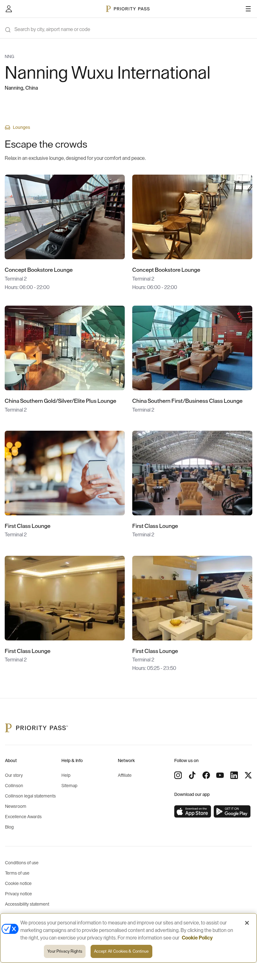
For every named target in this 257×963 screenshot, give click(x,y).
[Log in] (9, 9)
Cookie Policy (197, 937)
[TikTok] (192, 775)
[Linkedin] (234, 775)
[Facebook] (206, 775)
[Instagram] (178, 775)
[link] (192, 811)
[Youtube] (220, 775)
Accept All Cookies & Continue (121, 951)
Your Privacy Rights (64, 951)
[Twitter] (248, 775)
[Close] (247, 923)
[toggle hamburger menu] (248, 9)
